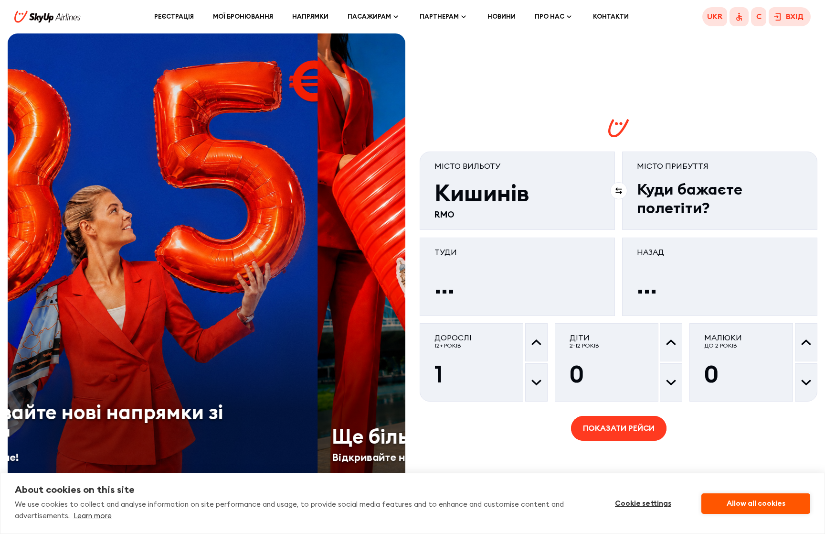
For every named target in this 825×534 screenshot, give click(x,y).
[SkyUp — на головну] (47, 16)
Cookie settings (643, 503)
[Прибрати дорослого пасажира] (536, 382)
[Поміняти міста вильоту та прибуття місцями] (618, 190)
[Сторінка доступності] (739, 16)
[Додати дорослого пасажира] (536, 342)
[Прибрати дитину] (671, 382)
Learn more (93, 515)
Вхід (795, 16)
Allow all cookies (756, 503)
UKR (714, 16)
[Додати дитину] (671, 342)
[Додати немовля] (806, 342)
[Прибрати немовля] (806, 382)
